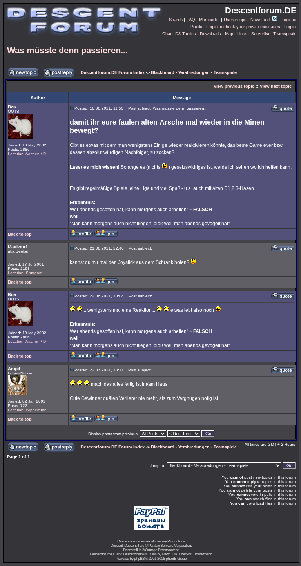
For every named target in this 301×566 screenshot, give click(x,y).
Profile (196, 26)
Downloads (210, 33)
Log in (290, 26)
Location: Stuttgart (25, 273)
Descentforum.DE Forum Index (113, 72)
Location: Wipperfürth (27, 410)
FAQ (191, 19)
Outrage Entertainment (161, 550)
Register (289, 19)
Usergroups (235, 19)
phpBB (139, 558)
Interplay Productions (169, 541)
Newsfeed (260, 19)
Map (229, 33)
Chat (166, 33)
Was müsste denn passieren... (67, 50)
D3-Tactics (185, 33)
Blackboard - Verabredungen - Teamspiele (194, 72)
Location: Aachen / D (27, 154)
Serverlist (260, 33)
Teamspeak (284, 33)
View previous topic (234, 86)
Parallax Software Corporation (169, 545)
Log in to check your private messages (243, 26)
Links (242, 33)
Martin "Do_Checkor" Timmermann (187, 554)
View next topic (276, 86)
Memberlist (209, 19)
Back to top (20, 234)
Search (176, 19)
